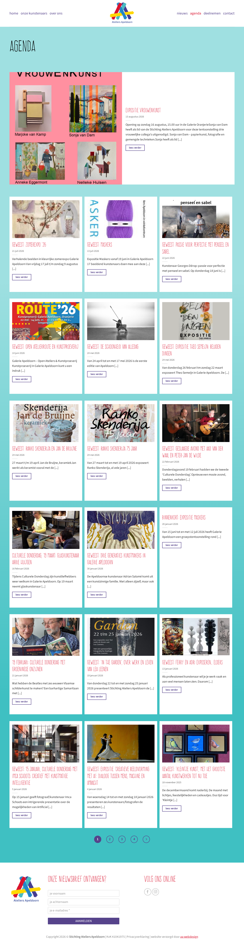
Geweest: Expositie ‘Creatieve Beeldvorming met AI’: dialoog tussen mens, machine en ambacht (118, 776)
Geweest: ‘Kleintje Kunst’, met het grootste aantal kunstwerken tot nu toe (193, 772)
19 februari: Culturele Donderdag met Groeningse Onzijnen (38, 665)
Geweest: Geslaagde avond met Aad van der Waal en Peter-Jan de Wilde (192, 452)
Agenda (195, 13)
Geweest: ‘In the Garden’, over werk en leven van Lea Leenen (120, 665)
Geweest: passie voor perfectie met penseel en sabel (195, 248)
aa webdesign (189, 937)
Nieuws (182, 13)
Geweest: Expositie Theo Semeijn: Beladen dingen (191, 350)
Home (13, 13)
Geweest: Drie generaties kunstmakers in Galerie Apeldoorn (116, 558)
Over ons (56, 13)
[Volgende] (146, 839)
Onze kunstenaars (34, 13)
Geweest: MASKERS (99, 245)
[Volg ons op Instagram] (155, 891)
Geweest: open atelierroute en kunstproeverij (45, 347)
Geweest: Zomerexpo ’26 (29, 245)
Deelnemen (212, 13)
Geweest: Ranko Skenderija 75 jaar (112, 448)
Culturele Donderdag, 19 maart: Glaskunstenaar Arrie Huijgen (45, 558)
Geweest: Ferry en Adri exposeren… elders (192, 662)
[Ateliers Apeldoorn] (122, 13)
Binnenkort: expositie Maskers (183, 517)
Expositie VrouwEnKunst (143, 110)
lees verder (135, 148)
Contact (229, 13)
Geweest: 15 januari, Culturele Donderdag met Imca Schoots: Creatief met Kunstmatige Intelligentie (44, 776)
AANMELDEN (83, 921)
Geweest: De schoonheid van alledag (112, 347)
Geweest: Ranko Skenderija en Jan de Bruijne (44, 448)
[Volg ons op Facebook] (147, 891)
